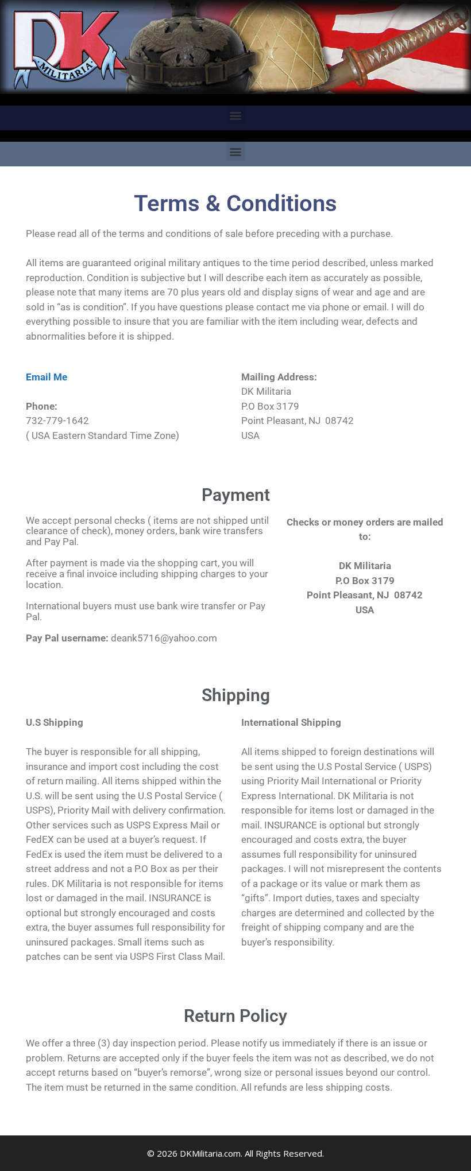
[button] (235, 115)
